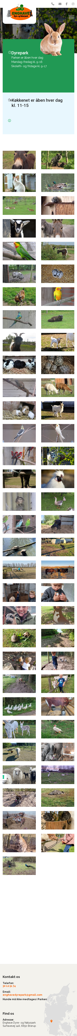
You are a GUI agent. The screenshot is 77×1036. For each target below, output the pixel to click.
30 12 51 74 (9, 986)
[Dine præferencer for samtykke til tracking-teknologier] (3, 777)
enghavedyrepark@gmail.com (22, 994)
